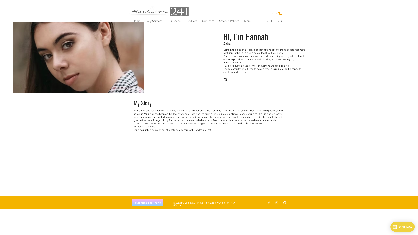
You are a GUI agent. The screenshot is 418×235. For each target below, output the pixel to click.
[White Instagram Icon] (277, 202)
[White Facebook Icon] (269, 202)
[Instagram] (225, 80)
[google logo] (285, 202)
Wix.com (177, 205)
